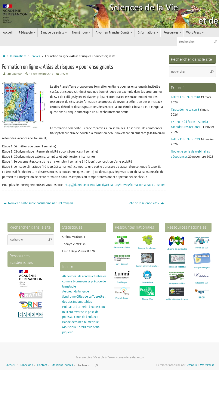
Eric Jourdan (14, 74)
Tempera (191, 365)
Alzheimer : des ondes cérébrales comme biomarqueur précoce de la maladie (84, 281)
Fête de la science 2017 (144, 203)
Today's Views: (72, 244)
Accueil (10, 365)
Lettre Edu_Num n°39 (185, 139)
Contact (42, 365)
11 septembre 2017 (41, 74)
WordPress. (207, 365)
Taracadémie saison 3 (185, 110)
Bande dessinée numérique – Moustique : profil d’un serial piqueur (81, 327)
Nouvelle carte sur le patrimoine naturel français (40, 203)
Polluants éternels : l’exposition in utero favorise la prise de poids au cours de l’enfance (83, 312)
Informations (18, 56)
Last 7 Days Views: (74, 251)
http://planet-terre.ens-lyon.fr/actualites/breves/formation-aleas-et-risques (115, 185)
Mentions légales (62, 365)
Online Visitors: (73, 237)
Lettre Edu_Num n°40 (185, 97)
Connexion (26, 365)
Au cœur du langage (75, 291)
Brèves (35, 56)
